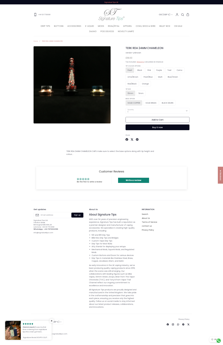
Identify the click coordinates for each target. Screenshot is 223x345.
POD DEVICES (107, 31)
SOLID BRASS (151, 103)
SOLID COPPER (134, 103)
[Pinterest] (183, 324)
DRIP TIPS (45, 26)
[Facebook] (167, 324)
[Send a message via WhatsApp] (219, 341)
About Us (146, 218)
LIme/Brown (133, 77)
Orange (145, 83)
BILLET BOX (164, 26)
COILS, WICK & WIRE (146, 26)
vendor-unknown (133, 52)
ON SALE (178, 26)
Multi (160, 77)
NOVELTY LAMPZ (126, 31)
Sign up (77, 215)
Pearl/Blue (148, 77)
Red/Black (132, 83)
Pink (149, 70)
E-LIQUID (89, 26)
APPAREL (127, 26)
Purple (159, 70)
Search (145, 214)
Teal (169, 70)
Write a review (133, 180)
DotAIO (93, 31)
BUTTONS (58, 26)
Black (139, 70)
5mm (141, 93)
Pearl (130, 70)
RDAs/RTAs (113, 26)
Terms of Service (149, 222)
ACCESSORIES (74, 26)
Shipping (140, 62)
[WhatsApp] (178, 324)
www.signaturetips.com (57, 334)
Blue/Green (173, 77)
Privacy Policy (148, 230)
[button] (52, 321)
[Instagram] (173, 324)
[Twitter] (188, 324)
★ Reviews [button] (220, 175)
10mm (130, 93)
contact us (147, 226)
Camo (179, 70)
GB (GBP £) (164, 14)
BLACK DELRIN (167, 103)
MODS (101, 26)
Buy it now (157, 127)
